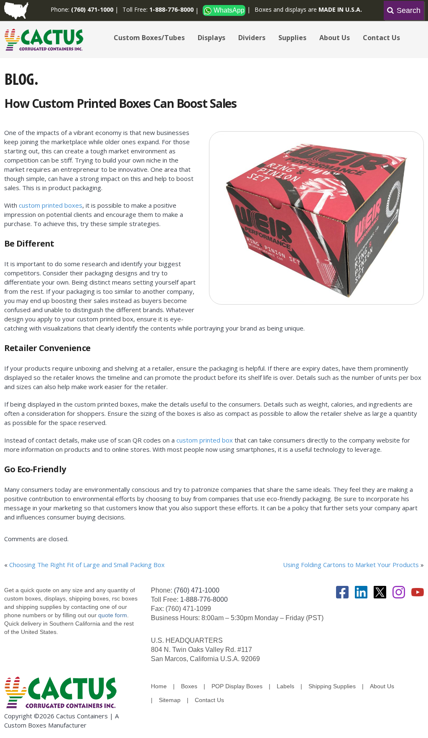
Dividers (251, 37)
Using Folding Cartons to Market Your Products (351, 564)
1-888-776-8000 (204, 599)
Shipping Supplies (332, 686)
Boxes (189, 686)
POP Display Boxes (236, 686)
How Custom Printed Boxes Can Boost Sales (120, 103)
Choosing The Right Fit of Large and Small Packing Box (87, 564)
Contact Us (381, 37)
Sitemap (170, 700)
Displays (211, 37)
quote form (112, 615)
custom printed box (204, 440)
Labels (285, 686)
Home (159, 686)
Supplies (292, 37)
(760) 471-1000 (196, 590)
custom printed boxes (50, 205)
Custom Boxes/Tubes (149, 37)
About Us (334, 37)
